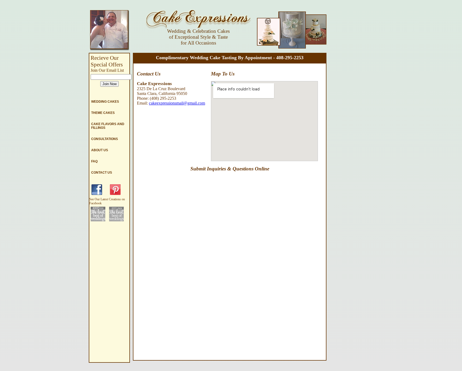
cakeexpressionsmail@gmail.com (177, 103)
